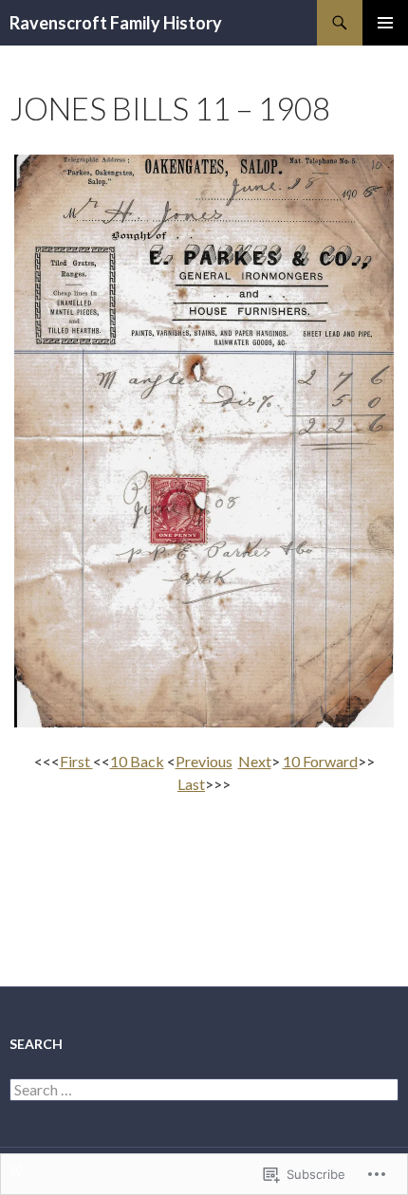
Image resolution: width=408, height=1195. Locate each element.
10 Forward (320, 761)
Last (191, 784)
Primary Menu (385, 23)
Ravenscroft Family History (115, 22)
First (76, 761)
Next (254, 761)
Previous (204, 761)
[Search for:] (204, 1090)
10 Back (137, 761)
